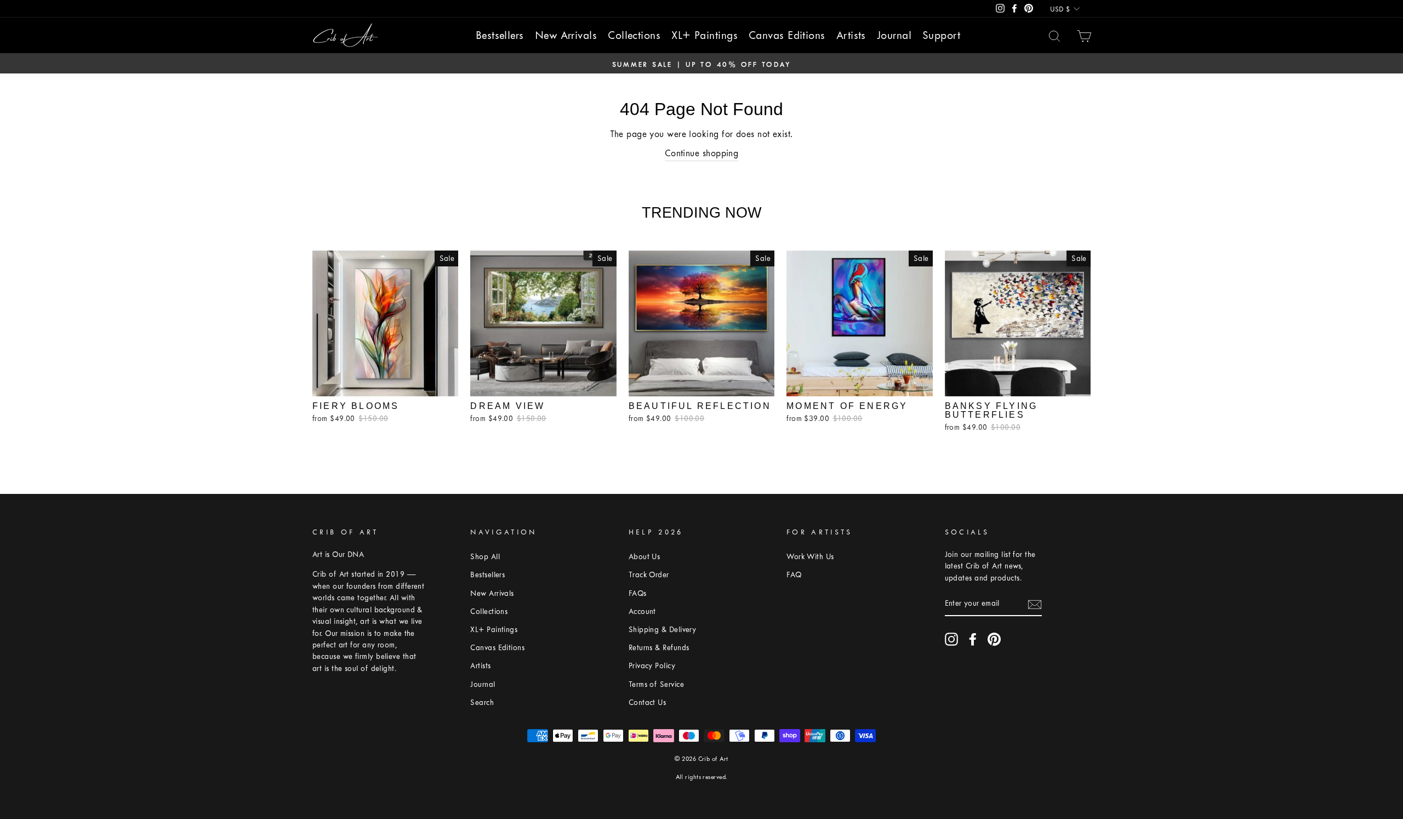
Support (941, 35)
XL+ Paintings (704, 35)
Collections (634, 35)
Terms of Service (656, 684)
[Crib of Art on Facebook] (972, 639)
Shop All (485, 556)
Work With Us (810, 556)
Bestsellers (500, 35)
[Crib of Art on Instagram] (951, 639)
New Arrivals (566, 35)
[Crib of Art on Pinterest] (994, 639)
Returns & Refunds (659, 647)
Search (482, 702)
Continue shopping (702, 153)
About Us (644, 556)
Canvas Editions (787, 35)
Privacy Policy (652, 665)
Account (642, 611)
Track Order (649, 574)
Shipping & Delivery (663, 629)
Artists (851, 35)
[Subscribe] (1035, 604)
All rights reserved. (702, 777)
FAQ (793, 574)
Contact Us (647, 702)
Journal (894, 35)
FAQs (638, 593)
